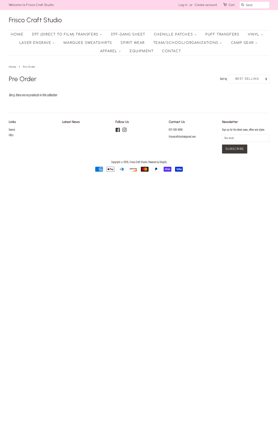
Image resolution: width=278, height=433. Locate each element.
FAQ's (11, 135)
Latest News (71, 122)
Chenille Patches (174, 34)
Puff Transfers (222, 34)
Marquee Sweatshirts (87, 43)
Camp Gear (243, 43)
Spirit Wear (132, 43)
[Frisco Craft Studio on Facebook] (117, 130)
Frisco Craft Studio (35, 20)
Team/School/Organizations (186, 43)
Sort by (223, 79)
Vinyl (254, 34)
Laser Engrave (36, 43)
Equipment (141, 51)
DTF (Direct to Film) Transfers (66, 34)
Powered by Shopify (157, 162)
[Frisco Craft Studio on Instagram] (124, 130)
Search (12, 129)
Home (17, 34)
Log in (182, 5)
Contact (171, 51)
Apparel (109, 51)
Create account (206, 5)
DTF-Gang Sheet (128, 34)
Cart (232, 5)
